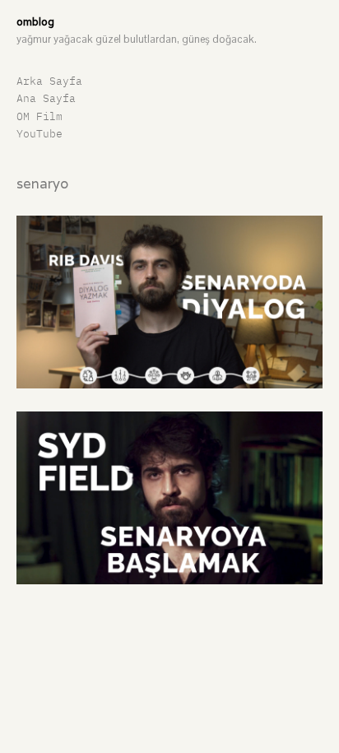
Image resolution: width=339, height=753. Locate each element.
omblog (35, 22)
